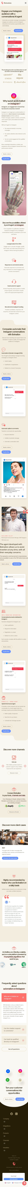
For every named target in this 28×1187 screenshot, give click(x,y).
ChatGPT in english (14, 1159)
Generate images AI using (14, 1158)
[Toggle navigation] (22, 3)
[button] (3, 766)
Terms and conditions (14, 1170)
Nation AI (14, 1156)
